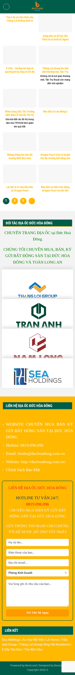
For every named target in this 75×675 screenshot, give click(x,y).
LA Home (53, 640)
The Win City (33, 649)
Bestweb (59, 665)
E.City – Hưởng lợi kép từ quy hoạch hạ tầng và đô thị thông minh (20, 72)
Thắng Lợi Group (30, 644)
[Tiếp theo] (32, 201)
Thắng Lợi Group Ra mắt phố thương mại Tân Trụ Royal (55, 72)
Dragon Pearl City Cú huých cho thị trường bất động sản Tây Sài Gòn (55, 158)
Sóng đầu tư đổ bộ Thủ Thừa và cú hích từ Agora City (55, 39)
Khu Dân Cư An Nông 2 (55, 111)
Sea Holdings (11, 640)
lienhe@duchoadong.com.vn (41, 453)
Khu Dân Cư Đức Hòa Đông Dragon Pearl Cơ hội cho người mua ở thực (55, 190)
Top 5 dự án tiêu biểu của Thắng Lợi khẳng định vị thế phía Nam (19, 20)
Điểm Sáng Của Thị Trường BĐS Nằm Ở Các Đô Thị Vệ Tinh (19, 115)
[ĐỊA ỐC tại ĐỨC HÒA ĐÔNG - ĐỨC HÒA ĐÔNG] (37, 6)
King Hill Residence (57, 644)
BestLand (31, 665)
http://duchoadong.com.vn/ (43, 461)
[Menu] (6, 7)
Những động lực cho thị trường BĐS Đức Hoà (19, 156)
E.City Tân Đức (12, 649)
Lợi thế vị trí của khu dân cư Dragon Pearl (19, 189)
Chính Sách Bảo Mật (23, 469)
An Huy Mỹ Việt (33, 640)
